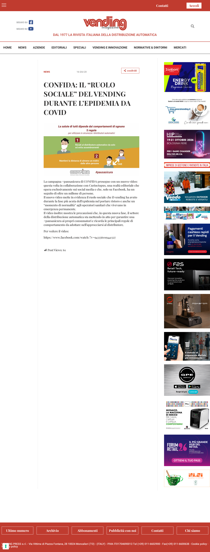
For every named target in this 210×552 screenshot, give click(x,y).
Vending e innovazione (110, 47)
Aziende (39, 47)
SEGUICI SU (21, 22)
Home (7, 47)
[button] (192, 26)
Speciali (79, 47)
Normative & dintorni (150, 47)
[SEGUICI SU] (31, 22)
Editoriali (59, 47)
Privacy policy (10, 547)
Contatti (162, 5)
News (22, 47)
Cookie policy (199, 544)
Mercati (180, 47)
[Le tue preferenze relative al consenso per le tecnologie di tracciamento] (6, 546)
